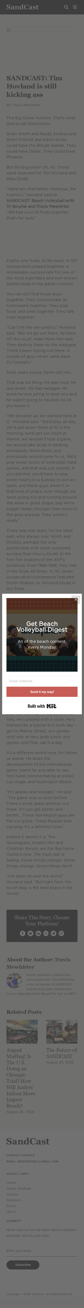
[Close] (76, 599)
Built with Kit (42, 706)
